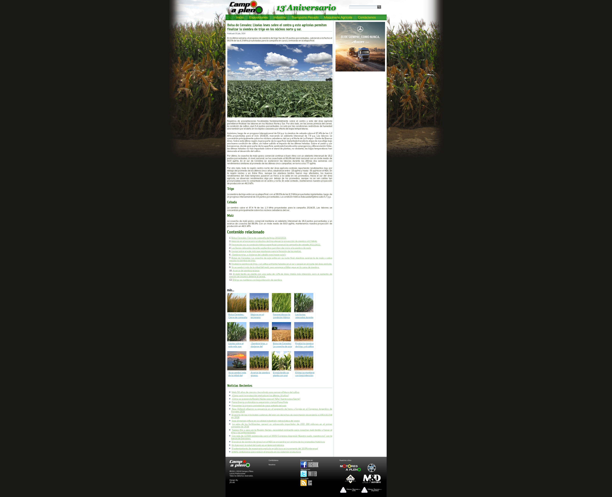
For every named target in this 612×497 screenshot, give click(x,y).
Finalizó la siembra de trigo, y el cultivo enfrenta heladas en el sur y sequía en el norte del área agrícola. (281, 264)
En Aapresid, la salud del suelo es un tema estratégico (258, 445)
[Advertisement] (360, 95)
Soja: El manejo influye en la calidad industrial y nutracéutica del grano (266, 420)
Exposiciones (258, 17)
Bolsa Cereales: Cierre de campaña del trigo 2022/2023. (258, 238)
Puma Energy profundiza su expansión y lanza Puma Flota (260, 402)
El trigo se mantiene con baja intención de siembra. (257, 280)
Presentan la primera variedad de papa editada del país (259, 405)
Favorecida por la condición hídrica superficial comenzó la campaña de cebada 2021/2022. (276, 244)
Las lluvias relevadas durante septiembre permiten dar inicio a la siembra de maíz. (271, 248)
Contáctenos (367, 17)
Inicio (240, 17)
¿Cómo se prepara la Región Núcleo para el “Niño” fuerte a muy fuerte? (266, 399)
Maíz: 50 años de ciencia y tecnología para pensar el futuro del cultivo (265, 392)
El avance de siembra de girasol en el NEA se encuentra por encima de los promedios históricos (278, 442)
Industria (279, 17)
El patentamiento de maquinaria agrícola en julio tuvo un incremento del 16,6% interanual (275, 448)
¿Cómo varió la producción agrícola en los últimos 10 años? (260, 395)
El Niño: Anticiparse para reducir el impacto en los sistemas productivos (266, 452)
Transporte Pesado (304, 17)
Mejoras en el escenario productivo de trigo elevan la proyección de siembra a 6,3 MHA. (274, 241)
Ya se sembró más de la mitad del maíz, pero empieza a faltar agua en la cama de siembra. (275, 267)
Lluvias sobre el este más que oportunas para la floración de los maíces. (266, 251)
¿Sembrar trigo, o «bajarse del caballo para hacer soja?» (258, 254)
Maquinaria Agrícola (338, 17)
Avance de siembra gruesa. (246, 270)
